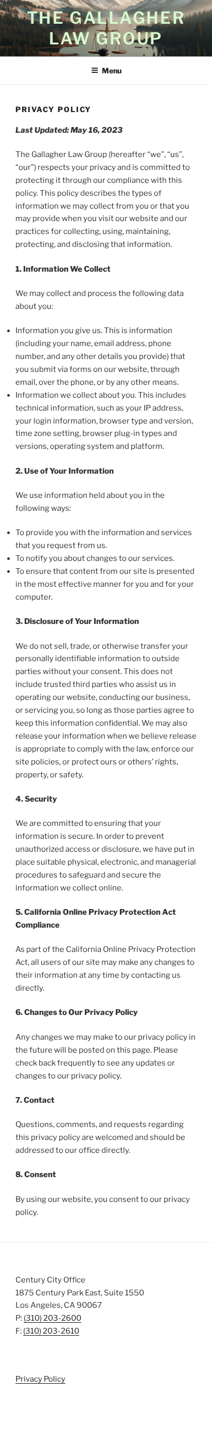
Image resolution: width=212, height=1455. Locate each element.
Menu (111, 70)
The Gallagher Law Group (106, 28)
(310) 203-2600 (52, 1318)
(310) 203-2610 (51, 1331)
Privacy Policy (40, 1379)
